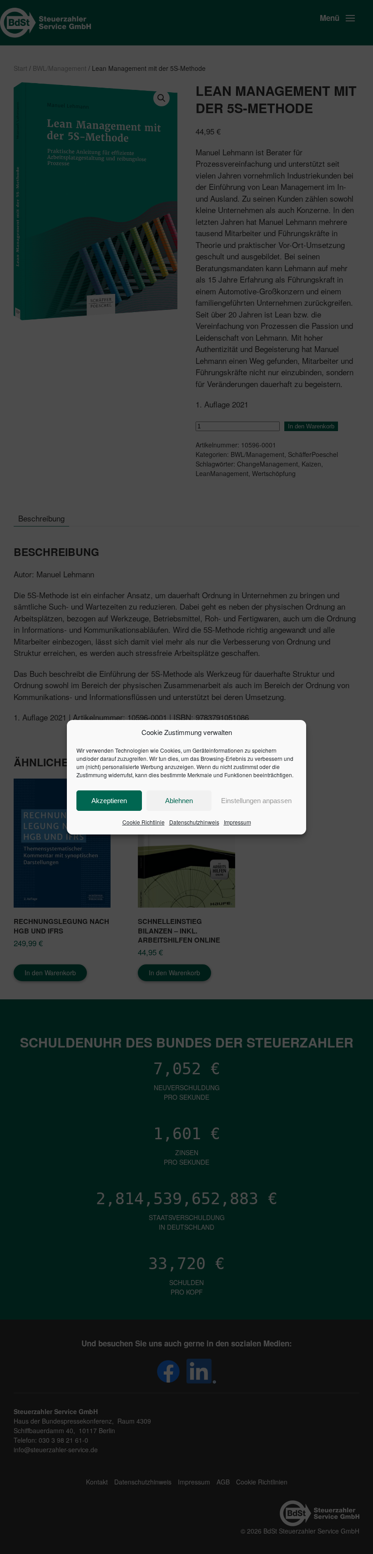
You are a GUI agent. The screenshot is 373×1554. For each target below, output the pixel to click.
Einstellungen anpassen (256, 800)
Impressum (237, 822)
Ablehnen (179, 800)
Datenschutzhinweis (194, 822)
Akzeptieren (109, 800)
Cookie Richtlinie (143, 822)
